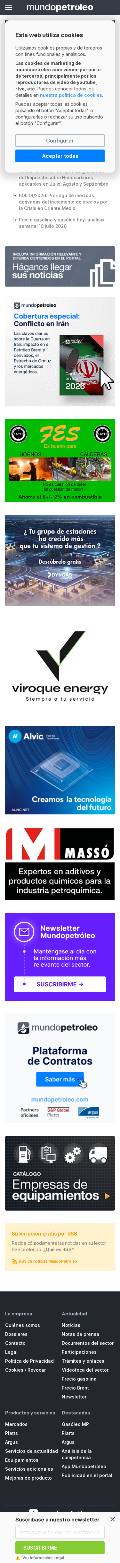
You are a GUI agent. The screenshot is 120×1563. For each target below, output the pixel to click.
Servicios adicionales (29, 1469)
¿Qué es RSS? (58, 1249)
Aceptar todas (60, 156)
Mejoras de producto (28, 1478)
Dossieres (16, 1334)
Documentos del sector (88, 1343)
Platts (11, 1433)
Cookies (14, 1370)
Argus (11, 1442)
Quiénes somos (22, 1325)
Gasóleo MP (75, 1424)
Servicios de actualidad (31, 1451)
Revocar (37, 1370)
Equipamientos (21, 1460)
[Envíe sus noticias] (60, 266)
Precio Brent (75, 1387)
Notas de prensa (80, 1334)
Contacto (15, 1343)
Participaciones (79, 1352)
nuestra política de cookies (71, 95)
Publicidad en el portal (87, 1475)
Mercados (16, 1424)
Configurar (60, 140)
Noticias (71, 1325)
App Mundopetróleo (84, 1466)
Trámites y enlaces (83, 1361)
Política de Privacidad (29, 1361)
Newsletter (74, 1396)
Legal (11, 1352)
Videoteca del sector (85, 1370)
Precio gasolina (79, 1379)
